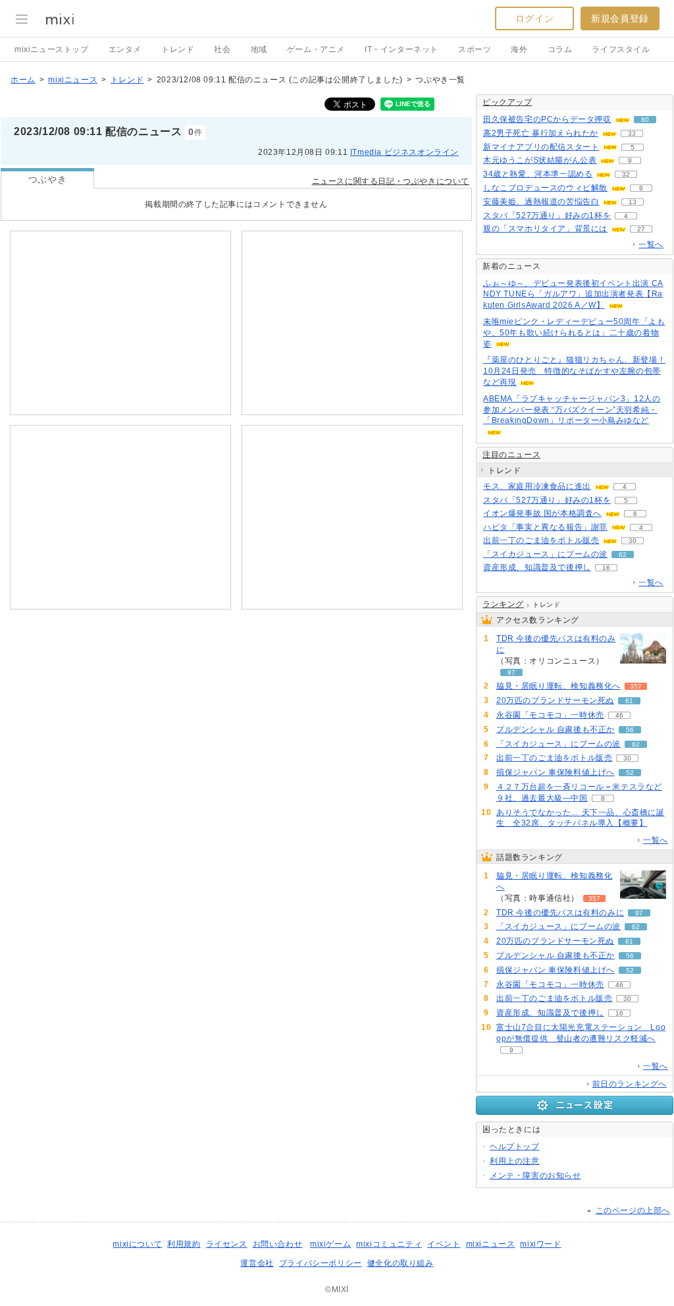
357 (636, 686)
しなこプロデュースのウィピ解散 (545, 187)
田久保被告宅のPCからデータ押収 (547, 119)
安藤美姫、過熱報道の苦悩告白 (541, 201)
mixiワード (540, 1244)
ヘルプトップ (515, 1146)
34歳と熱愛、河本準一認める (537, 174)
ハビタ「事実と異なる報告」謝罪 (545, 527)
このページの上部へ (633, 1210)
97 (511, 672)
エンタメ (125, 49)
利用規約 (183, 1244)
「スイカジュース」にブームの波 (545, 554)
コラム (560, 49)
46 (619, 715)
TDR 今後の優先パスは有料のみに (556, 644)
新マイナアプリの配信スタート (541, 147)
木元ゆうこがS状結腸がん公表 (539, 160)
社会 (222, 49)
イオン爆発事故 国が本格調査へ (542, 513)
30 (632, 540)
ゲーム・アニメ (316, 49)
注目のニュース (511, 454)
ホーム (23, 79)
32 (626, 174)
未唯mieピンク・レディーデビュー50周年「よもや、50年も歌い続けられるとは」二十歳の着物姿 (574, 333)
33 (632, 133)
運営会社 (256, 1263)
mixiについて (137, 1244)
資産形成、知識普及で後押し (537, 567)
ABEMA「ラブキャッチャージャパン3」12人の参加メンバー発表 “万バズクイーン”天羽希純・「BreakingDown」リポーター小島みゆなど (571, 410)
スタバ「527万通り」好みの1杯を (547, 215)
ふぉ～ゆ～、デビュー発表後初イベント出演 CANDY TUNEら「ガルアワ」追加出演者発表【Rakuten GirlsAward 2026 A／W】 (573, 294)
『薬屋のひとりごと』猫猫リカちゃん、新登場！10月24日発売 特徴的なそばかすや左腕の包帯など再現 (574, 371)
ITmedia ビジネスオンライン (404, 152)
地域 (259, 49)
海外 (519, 49)
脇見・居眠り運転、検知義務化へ (558, 686)
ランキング (503, 604)
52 (630, 772)
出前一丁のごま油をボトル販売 (541, 540)
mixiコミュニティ (389, 1244)
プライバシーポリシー (320, 1263)
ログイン (534, 18)
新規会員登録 (620, 18)
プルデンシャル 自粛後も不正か (555, 729)
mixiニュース (72, 79)
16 (606, 567)
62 (623, 554)
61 (629, 700)
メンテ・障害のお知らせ (535, 1175)
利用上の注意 (515, 1161)
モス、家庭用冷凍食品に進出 (537, 486)
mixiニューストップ (51, 49)
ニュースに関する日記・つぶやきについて (390, 181)
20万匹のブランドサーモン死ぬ (555, 700)
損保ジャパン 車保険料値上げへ (555, 772)
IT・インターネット (401, 49)
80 (645, 119)
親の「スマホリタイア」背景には (545, 228)
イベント (443, 1244)
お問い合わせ (278, 1244)
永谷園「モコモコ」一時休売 (550, 715)
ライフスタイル (621, 49)
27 (641, 229)
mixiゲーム (330, 1244)
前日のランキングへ (629, 1084)
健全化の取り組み (400, 1263)
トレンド (177, 49)
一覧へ (650, 244)
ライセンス (226, 1244)
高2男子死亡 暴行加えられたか (540, 133)
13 (632, 202)
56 (630, 729)
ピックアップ (507, 102)
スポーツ (474, 49)
